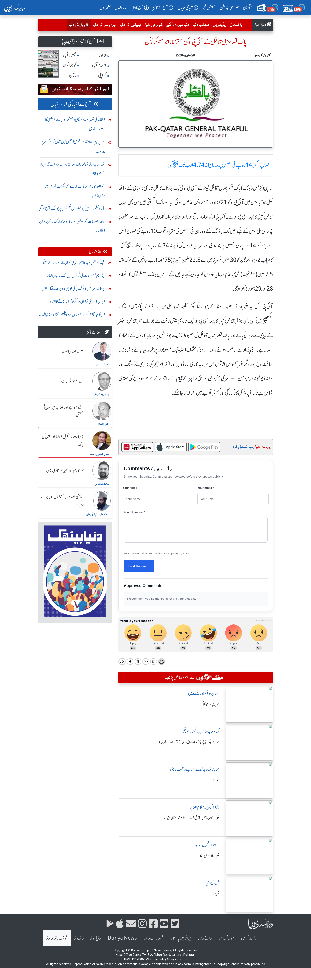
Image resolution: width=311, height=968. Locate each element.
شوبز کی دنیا (154, 25)
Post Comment (139, 566)
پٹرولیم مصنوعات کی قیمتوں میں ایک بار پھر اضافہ (75, 275)
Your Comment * (134, 512)
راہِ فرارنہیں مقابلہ (206, 845)
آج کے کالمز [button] (160, 7)
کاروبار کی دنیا (78, 25)
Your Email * (205, 487)
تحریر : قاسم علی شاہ (209, 855)
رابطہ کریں (248, 938)
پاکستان (236, 25)
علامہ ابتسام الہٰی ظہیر (97, 514)
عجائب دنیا (201, 25)
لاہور (102, 55)
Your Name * (131, 487)
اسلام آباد (99, 65)
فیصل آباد (70, 55)
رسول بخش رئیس (100, 394)
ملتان (73, 75)
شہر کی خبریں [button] (185, 7)
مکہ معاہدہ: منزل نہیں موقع (201, 731)
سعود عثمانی (102, 484)
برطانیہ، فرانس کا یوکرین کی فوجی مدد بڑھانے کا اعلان (73, 288)
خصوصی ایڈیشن (229, 7)
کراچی (102, 75)
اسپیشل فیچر (209, 7)
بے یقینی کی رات (72, 381)
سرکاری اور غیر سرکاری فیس (65, 471)
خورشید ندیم (102, 364)
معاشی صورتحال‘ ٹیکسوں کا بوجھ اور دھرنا (62, 501)
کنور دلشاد (103, 424)
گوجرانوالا (70, 65)
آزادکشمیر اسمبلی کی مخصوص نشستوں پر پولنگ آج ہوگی (72, 208)
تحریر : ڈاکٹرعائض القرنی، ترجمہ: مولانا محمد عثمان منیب (191, 818)
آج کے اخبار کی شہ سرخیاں (71, 104)
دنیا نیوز (95, 938)
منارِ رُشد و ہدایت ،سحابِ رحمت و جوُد (194, 769)
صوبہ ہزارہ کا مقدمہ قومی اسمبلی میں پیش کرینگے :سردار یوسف (72, 146)
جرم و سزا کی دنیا (104, 25)
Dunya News (122, 938)
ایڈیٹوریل (219, 25)
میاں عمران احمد (99, 454)
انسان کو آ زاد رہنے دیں (203, 693)
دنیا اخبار (260, 25)
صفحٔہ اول (106, 7)
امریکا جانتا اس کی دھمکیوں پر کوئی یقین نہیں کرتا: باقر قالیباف (74, 315)
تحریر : (216, 780)
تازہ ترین (120, 7)
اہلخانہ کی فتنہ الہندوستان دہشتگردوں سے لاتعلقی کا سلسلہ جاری (75, 124)
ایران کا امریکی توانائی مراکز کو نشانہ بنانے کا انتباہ (77, 301)
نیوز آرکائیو (226, 938)
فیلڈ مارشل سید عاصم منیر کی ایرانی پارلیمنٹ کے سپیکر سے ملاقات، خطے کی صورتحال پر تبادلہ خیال (73, 263)
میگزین (248, 7)
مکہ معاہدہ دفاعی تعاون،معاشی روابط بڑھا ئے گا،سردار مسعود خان (72, 168)
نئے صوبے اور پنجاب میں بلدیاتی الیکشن (63, 411)
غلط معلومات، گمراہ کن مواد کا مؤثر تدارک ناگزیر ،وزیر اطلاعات (72, 226)
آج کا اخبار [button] (136, 7)
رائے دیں (205, 938)
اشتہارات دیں (154, 938)
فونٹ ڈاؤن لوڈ (56, 938)
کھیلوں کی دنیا (131, 25)
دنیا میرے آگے (177, 25)
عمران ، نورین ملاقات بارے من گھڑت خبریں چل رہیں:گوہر (74, 191)
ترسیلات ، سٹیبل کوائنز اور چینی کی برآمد (63, 441)
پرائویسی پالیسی (181, 938)
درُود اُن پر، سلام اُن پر (204, 807)
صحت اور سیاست (73, 352)
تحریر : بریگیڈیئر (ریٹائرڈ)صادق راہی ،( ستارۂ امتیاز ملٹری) (189, 742)
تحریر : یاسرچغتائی (210, 704)
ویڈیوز (79, 938)
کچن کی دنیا (212, 883)
